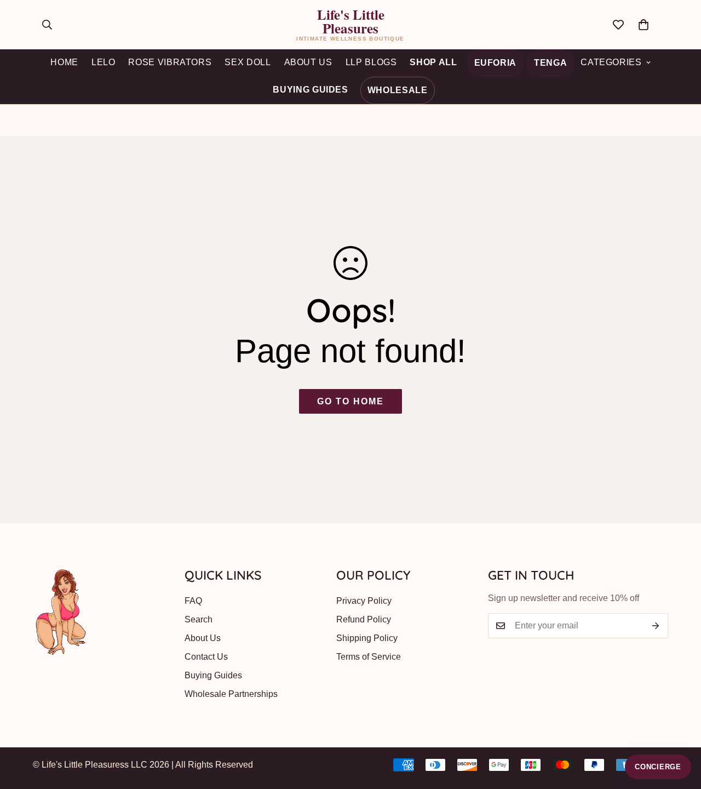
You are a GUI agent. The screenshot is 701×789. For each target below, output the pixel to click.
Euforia (495, 62)
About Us (203, 638)
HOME (64, 62)
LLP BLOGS (371, 62)
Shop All (433, 62)
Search (198, 619)
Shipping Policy (367, 638)
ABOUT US (308, 62)
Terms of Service (368, 656)
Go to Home (350, 401)
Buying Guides (310, 89)
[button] (643, 24)
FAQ (193, 600)
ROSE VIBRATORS (169, 62)
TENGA (550, 62)
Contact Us (206, 656)
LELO (103, 62)
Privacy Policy (364, 600)
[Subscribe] (655, 625)
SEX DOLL (248, 62)
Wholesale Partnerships (231, 694)
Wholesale (397, 90)
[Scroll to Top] (679, 729)
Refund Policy (363, 619)
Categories (611, 62)
